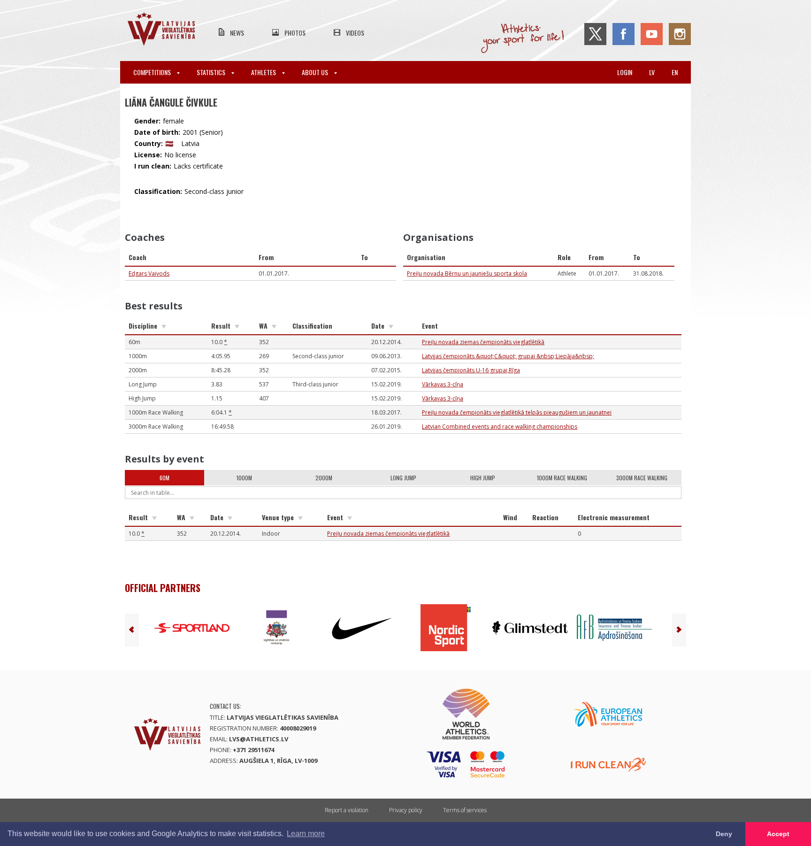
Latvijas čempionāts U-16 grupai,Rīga (471, 370)
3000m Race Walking (641, 478)
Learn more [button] (306, 834)
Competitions (152, 72)
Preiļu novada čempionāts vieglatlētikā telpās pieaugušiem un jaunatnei (517, 412)
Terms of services (465, 810)
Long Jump (403, 478)
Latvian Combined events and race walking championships (499, 427)
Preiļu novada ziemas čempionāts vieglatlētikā (483, 342)
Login (624, 72)
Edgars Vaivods (149, 273)
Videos (355, 33)
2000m (323, 478)
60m (164, 478)
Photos (295, 33)
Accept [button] (778, 834)
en (675, 72)
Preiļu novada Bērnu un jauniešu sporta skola (467, 273)
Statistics (212, 72)
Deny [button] (724, 834)
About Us (315, 72)
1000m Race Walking (562, 478)
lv (652, 72)
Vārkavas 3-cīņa (442, 384)
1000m (244, 478)
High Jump (482, 478)
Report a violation (346, 810)
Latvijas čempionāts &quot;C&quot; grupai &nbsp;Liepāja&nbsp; (508, 356)
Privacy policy (405, 810)
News (237, 33)
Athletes (264, 72)
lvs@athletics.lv (258, 739)
